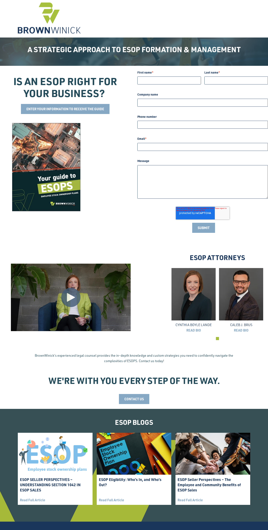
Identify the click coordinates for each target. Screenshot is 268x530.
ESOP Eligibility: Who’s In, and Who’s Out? (130, 482)
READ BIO (193, 330)
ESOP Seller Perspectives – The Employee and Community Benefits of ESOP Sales (209, 484)
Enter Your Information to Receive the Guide (65, 109)
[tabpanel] (193, 300)
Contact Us (134, 399)
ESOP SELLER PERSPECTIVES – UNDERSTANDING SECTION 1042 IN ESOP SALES (50, 484)
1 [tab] (217, 338)
